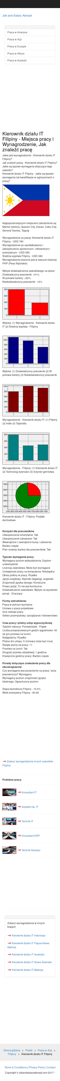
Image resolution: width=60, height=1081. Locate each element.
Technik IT (27, 821)
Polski (28, 1050)
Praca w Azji (14, 39)
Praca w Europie (16, 46)
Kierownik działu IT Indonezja (28, 935)
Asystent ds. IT (30, 806)
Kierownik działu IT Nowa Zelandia (32, 962)
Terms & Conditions (15, 1067)
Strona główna (12, 1050)
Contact (51, 1067)
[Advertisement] (30, 97)
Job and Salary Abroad (17, 15)
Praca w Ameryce (17, 32)
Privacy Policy (37, 1067)
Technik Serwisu (31, 850)
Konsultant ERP (31, 835)
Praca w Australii (17, 60)
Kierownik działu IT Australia (28, 954)
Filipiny (12, 1054)
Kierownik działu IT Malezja (27, 970)
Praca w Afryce (15, 53)
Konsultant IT (29, 792)
